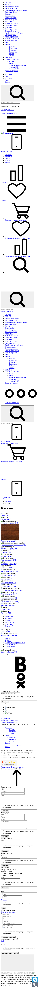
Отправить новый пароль (10, 953)
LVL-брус (8, 57)
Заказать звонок (10, 443)
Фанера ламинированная (18, 65)
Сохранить (5, 811)
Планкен (8, 14)
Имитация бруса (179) (9, 548)
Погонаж (8, 44)
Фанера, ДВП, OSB (12, 59)
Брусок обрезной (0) (8, 605)
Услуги (7, 82)
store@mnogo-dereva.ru (9, 113)
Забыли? (4, 900)
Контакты (8, 78)
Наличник (13, 48)
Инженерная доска (12, 6)
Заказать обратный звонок (10, 720)
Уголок (11, 56)
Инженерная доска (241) (9, 523)
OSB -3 (11, 61)
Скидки (8, 2)
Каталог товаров (7, 311)
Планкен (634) (6, 552)
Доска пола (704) (7, 567)
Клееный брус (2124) (8, 556)
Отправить (5, 702)
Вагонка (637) (6, 519)
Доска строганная (11, 37)
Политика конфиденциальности (12, 767)
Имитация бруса (11, 12)
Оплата (7, 76)
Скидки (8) (5, 515)
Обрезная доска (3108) (9, 594)
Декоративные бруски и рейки (16, 10)
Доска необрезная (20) (9, 652)
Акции (7, 80)
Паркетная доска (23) (8, 541)
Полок (7, 42)
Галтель (12, 46)
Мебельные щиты (11, 23)
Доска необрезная (11, 71)
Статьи (11, 741)
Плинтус (12, 50)
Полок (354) (5, 609)
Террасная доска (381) (9, 564)
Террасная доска (11, 20)
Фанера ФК (13, 67)
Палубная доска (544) (8, 560)
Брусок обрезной (11, 40)
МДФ (11, 63)
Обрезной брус (10, 31)
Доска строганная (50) (9, 598)
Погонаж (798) (6, 613)
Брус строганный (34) (8, 583)
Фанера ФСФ (14, 69)
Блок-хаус (8, 27)
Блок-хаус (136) (6, 579)
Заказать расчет (6, 151)
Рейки (11, 54)
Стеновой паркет (11, 25)
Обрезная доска (10, 35)
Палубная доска (10, 18)
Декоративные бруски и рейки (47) (13, 545)
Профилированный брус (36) (11, 590)
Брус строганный (11, 29)
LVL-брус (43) (6, 631)
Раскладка (13, 52)
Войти (3, 908)
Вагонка (8, 4)
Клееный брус (10, 16)
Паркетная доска (11, 8)
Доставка (8, 74)
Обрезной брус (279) (8, 586)
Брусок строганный (12, 38)
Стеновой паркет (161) (9, 575)
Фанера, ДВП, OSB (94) (9, 635)
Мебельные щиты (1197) (9, 571)
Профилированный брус (14, 33)
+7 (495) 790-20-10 (7, 110)
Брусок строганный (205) (10, 602)
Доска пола (9, 21)
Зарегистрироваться (8, 912)
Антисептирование (16, 745)
